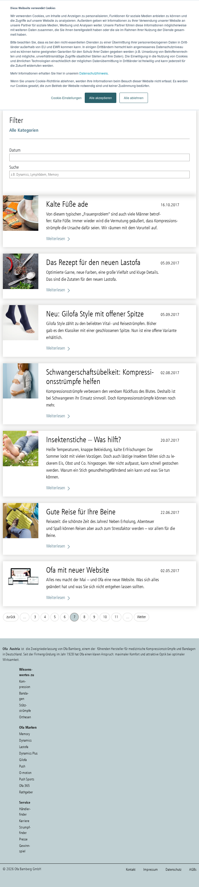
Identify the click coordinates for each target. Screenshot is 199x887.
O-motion (25, 773)
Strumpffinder (25, 830)
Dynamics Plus (28, 753)
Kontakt (131, 869)
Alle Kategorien (23, 130)
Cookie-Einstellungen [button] (66, 97)
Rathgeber (26, 792)
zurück (10, 617)
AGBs (192, 869)
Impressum (150, 869)
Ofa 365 (24, 785)
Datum (14, 150)
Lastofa (23, 747)
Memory (24, 734)
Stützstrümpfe (25, 708)
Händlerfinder (25, 812)
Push (22, 766)
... (24, 617)
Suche (14, 167)
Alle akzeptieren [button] (100, 97)
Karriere (24, 821)
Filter (16, 120)
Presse (23, 839)
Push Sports (26, 779)
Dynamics (25, 740)
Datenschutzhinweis (93, 73)
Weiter (141, 617)
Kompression (24, 684)
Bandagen (24, 696)
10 (105, 617)
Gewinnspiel (24, 848)
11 (116, 617)
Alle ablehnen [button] (134, 97)
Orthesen (25, 717)
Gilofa (23, 760)
